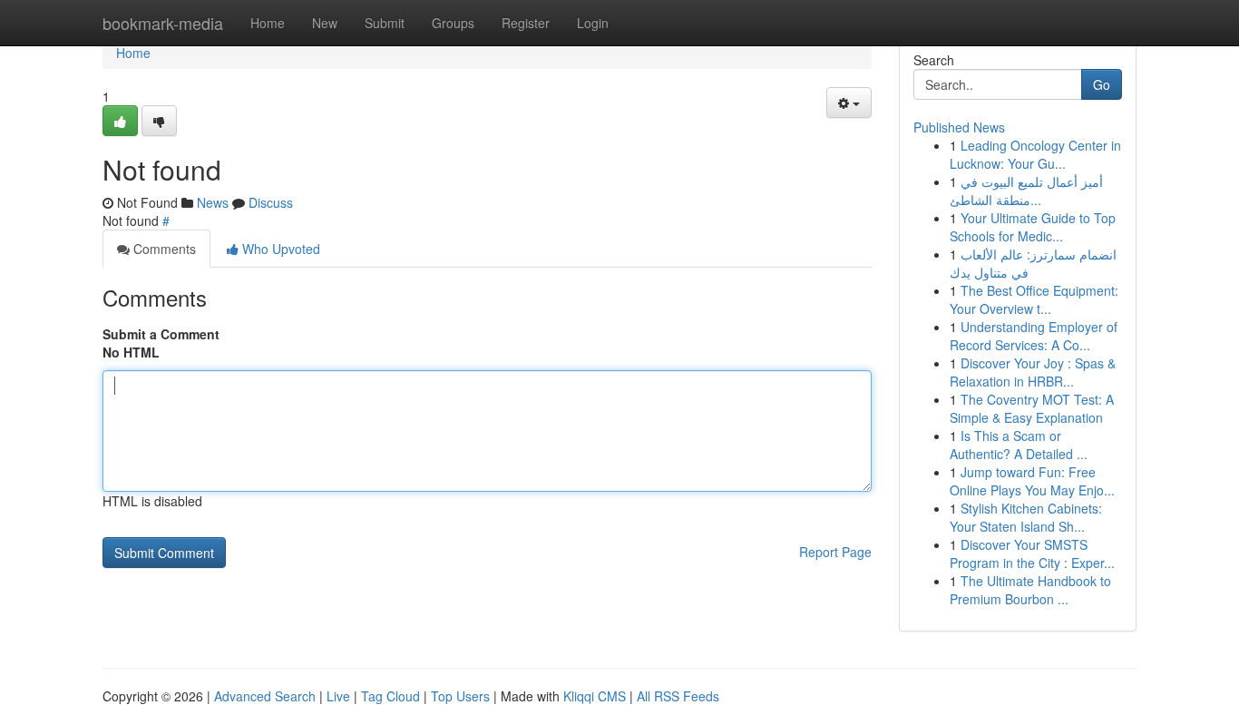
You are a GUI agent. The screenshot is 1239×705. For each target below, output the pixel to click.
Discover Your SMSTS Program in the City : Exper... (1032, 553)
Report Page (835, 552)
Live (338, 696)
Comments (163, 249)
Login (593, 23)
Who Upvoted (279, 249)
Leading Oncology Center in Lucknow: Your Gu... (1035, 154)
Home (267, 23)
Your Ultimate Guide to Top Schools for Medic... (1033, 227)
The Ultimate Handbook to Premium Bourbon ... (1030, 590)
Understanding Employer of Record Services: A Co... (1033, 336)
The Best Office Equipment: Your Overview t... (1034, 299)
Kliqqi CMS (594, 696)
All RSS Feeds (678, 696)
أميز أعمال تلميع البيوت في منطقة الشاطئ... (1026, 190)
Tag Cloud (390, 696)
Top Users (460, 696)
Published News (959, 127)
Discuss (271, 202)
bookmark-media (162, 22)
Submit (385, 23)
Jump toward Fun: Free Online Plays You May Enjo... (1032, 481)
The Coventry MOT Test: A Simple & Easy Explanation (1032, 408)
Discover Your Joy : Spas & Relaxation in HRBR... (1033, 372)
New (324, 23)
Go (1101, 84)
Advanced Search (265, 696)
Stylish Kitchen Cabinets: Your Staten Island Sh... (1026, 517)
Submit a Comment (161, 334)
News (213, 202)
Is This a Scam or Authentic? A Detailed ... (1019, 444)
